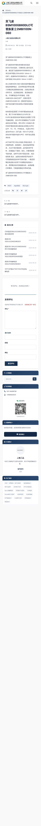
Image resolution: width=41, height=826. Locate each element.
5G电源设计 (28, 498)
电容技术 (7, 501)
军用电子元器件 (20, 490)
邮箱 (6, 343)
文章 (20, 471)
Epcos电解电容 (9, 490)
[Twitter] (21, 190)
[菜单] (37, 3)
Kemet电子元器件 (9, 494)
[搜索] (31, 3)
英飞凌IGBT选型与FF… (12, 215)
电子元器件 (8, 487)
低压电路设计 (27, 483)
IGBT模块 (28, 84)
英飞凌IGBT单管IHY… (11, 204)
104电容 (29, 490)
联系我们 (21, 434)
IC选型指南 (29, 494)
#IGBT (9, 185)
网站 (6, 353)
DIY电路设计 (8, 498)
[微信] (13, 190)
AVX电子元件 (17, 487)
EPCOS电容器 (27, 487)
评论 (7, 309)
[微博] (17, 190)
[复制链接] (26, 190)
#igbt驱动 (17, 185)
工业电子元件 (18, 498)
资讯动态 (8, 10)
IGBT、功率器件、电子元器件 (13, 483)
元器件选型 (20, 494)
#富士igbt (25, 185)
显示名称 (8, 333)
